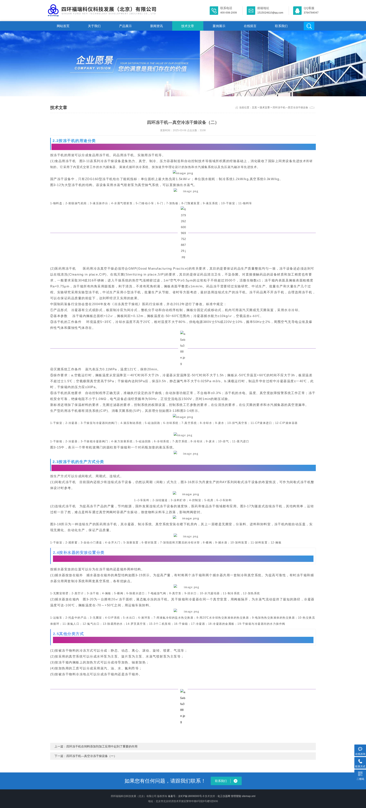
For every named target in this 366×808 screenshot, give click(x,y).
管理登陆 (236, 796)
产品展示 (125, 26)
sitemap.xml (248, 796)
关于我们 (94, 26)
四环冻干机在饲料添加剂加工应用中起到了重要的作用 (101, 746)
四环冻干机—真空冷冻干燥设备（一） (91, 756)
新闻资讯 (156, 26)
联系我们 (281, 26)
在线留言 (250, 26)
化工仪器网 (224, 796)
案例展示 (219, 26)
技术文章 (187, 26)
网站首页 (63, 26)
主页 (254, 107)
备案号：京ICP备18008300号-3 (186, 796)
